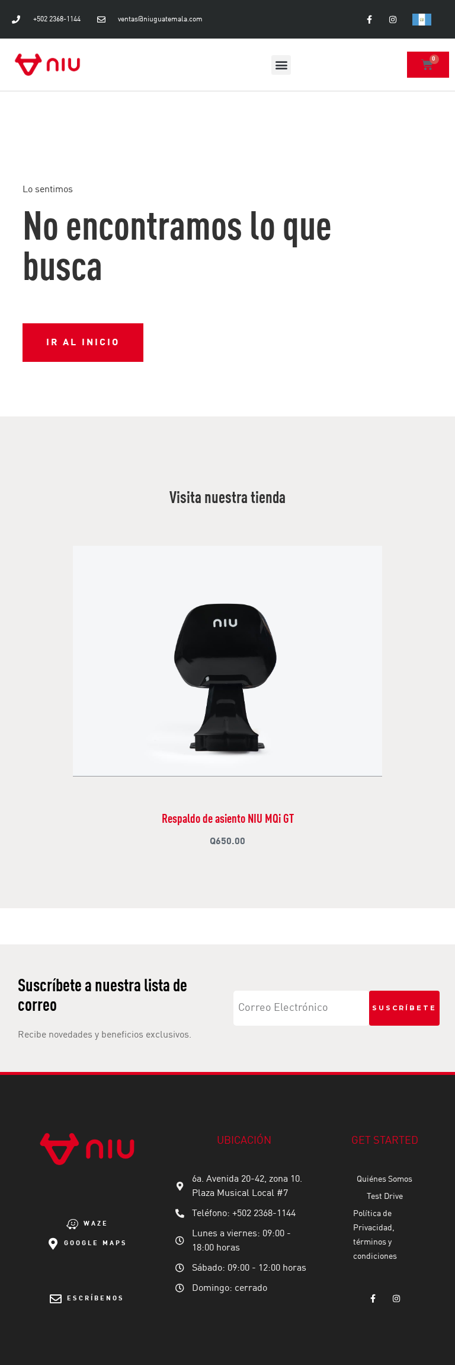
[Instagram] (392, 19)
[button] (281, 65)
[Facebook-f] (369, 19)
